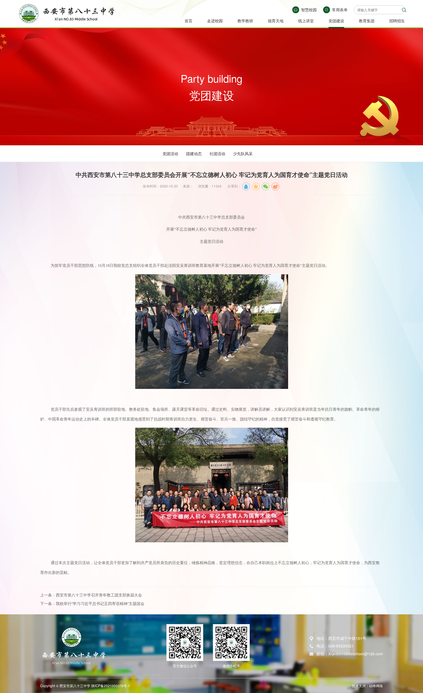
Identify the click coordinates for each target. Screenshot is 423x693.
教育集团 (367, 21)
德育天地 (275, 21)
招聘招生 (397, 21)
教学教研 (245, 21)
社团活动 (217, 153)
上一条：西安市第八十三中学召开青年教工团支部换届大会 (91, 595)
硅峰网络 (376, 685)
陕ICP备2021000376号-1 (110, 685)
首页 (188, 21)
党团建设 (336, 21)
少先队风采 (243, 153)
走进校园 (215, 21)
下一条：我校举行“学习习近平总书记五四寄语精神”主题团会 (92, 603)
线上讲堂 (306, 21)
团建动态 (194, 153)
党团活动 (170, 153)
